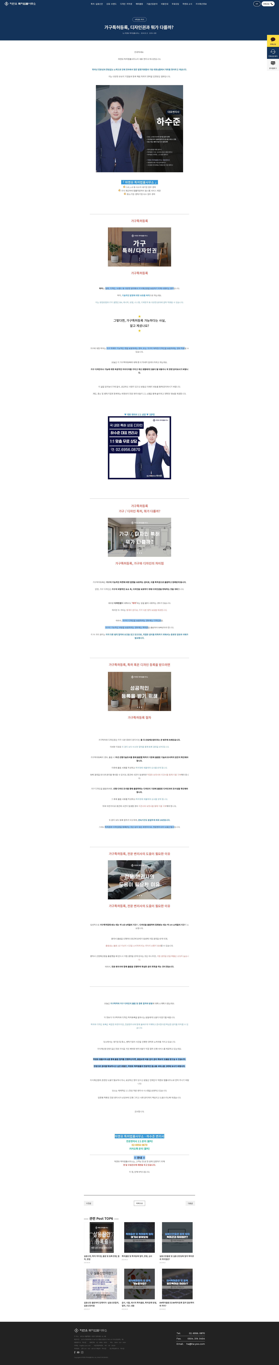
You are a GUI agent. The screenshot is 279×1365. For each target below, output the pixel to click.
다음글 (190, 1203)
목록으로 (139, 1203)
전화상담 (266, 4)
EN (257, 4)
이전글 (88, 1203)
